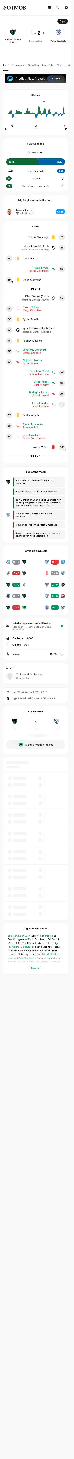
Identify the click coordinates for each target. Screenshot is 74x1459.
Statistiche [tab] (48, 65)
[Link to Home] (14, 8)
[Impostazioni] (66, 8)
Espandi (35, 967)
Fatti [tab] (5, 65)
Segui (62, 21)
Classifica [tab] (33, 65)
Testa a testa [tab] (64, 65)
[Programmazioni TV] (49, 8)
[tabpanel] (35, 495)
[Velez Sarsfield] (56, 723)
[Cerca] (58, 8)
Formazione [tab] (18, 65)
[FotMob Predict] (35, 78)
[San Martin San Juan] (14, 723)
